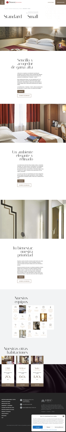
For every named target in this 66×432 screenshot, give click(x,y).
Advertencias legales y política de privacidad (49, 429)
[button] (63, 416)
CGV (2, 417)
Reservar (21, 91)
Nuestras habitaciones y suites (9, 399)
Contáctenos (51, 2)
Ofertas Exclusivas (6, 401)
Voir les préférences (59, 427)
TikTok (53, 411)
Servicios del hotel (6, 403)
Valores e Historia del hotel (8, 407)
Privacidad (4, 415)
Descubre (8, 384)
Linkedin (48, 411)
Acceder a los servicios (24, 95)
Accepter (38, 427)
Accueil (6, 8)
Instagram (43, 411)
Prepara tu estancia (6, 411)
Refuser (48, 427)
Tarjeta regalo (5, 413)
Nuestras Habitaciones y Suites (15, 8)
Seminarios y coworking (7, 405)
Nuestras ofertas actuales (8, 409)
